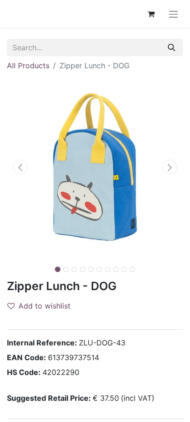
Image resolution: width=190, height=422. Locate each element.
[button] (20, 167)
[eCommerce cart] (151, 14)
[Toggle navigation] (173, 14)
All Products (28, 65)
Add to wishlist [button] (44, 305)
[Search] (171, 47)
